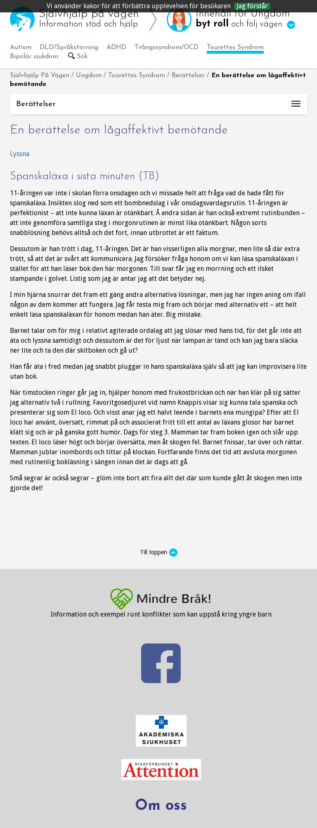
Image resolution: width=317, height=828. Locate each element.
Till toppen (153, 552)
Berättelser (188, 75)
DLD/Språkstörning (69, 47)
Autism (20, 47)
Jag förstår (252, 6)
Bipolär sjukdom (34, 56)
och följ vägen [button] (243, 19)
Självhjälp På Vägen (39, 75)
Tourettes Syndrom (235, 47)
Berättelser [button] (161, 107)
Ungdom (89, 75)
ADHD (116, 47)
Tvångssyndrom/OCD (167, 47)
